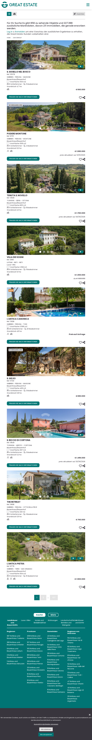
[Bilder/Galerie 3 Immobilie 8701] (48, 128)
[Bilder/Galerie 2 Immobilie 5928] (44, 313)
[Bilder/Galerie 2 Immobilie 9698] (44, 496)
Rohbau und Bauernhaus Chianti (75, 682)
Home (9, 38)
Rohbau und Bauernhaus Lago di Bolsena (75, 690)
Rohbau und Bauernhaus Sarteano (56, 691)
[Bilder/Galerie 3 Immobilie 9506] (48, 190)
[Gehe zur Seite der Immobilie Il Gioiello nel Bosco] (46, 54)
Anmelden (20, 31)
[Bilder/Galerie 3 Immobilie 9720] (48, 373)
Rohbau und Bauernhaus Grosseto (36, 668)
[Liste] (9, 14)
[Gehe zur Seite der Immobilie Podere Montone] (46, 116)
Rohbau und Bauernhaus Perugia (35, 643)
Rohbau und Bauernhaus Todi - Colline (75, 675)
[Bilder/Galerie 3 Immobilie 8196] (48, 252)
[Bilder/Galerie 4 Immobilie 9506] (52, 190)
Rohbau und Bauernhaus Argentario (73, 698)
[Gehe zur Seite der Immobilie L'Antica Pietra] (46, 546)
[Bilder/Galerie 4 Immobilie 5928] (52, 313)
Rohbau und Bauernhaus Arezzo (35, 649)
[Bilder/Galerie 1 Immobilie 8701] (40, 128)
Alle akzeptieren (46, 734)
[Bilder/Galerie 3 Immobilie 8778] (48, 558)
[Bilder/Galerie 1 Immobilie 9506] (40, 190)
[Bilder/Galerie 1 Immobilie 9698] (40, 496)
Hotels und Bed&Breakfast (40, 621)
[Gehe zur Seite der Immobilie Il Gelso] (46, 361)
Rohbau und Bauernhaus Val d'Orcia (73, 657)
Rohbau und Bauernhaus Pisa (34, 675)
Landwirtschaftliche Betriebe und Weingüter (69, 622)
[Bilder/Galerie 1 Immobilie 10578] (40, 66)
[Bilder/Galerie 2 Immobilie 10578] (44, 66)
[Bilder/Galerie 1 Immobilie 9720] (40, 373)
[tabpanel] (46, 661)
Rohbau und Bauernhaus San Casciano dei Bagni (55, 683)
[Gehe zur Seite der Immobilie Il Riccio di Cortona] (46, 423)
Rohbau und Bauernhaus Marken (15, 656)
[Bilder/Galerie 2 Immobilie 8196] (44, 252)
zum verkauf (17, 38)
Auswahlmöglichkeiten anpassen (46, 724)
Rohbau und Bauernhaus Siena (34, 637)
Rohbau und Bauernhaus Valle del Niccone (75, 666)
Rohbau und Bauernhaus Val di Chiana (74, 640)
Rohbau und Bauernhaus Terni (34, 656)
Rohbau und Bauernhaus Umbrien (15, 643)
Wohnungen (53, 620)
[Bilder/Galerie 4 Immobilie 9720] (52, 373)
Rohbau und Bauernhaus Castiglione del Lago (55, 638)
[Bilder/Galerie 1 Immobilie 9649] (40, 435)
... (48, 597)
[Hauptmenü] (87, 4)
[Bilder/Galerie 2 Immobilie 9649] (44, 435)
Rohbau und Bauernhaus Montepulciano (53, 662)
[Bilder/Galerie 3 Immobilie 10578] (48, 66)
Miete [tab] (53, 615)
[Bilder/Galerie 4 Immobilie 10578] (52, 66)
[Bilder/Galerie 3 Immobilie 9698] (48, 496)
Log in (9, 31)
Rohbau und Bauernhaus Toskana (15, 637)
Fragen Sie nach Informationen (23, 97)
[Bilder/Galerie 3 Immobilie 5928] (48, 313)
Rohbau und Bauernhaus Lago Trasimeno (74, 648)
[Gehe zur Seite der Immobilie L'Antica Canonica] (46, 302)
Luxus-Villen (26, 620)
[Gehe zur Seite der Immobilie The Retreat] (46, 485)
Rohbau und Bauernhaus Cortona (55, 654)
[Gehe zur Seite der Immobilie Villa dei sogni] (46, 240)
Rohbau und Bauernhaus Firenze (35, 662)
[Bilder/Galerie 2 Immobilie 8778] (44, 558)
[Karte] (14, 14)
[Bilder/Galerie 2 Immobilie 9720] (44, 373)
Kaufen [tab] (39, 615)
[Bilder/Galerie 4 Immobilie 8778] (52, 558)
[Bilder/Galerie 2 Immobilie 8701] (44, 128)
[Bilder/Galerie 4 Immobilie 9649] (52, 435)
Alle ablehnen (46, 729)
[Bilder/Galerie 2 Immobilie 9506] (44, 190)
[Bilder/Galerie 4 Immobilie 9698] (52, 496)
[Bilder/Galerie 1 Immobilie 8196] (40, 252)
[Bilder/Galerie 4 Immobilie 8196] (52, 252)
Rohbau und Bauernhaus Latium (15, 649)
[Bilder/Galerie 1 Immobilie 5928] (40, 313)
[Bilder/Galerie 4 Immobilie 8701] (52, 128)
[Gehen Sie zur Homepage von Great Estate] (19, 4)
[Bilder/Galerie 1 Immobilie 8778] (40, 558)
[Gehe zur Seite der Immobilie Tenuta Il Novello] (46, 178)
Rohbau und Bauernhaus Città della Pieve (54, 647)
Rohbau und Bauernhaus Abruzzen (15, 662)
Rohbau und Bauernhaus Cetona (55, 669)
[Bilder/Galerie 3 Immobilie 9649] (48, 435)
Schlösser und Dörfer (79, 621)
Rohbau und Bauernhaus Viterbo (35, 681)
